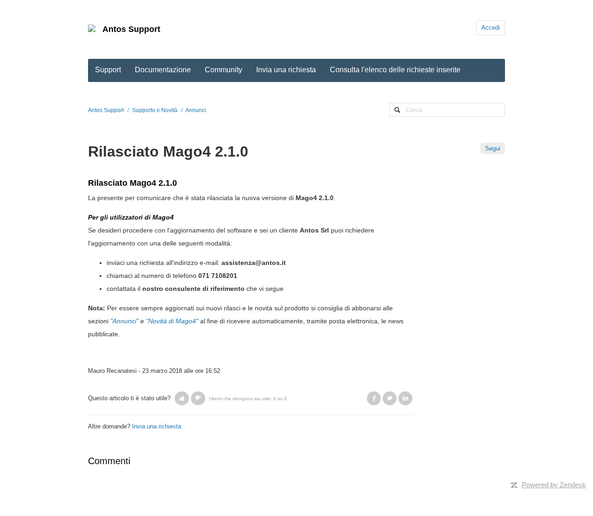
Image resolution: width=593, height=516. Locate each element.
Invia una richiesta (286, 70)
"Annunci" (124, 321)
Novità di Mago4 (172, 321)
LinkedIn (405, 398)
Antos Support (131, 29)
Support (108, 70)
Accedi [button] (490, 27)
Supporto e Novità (154, 110)
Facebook (374, 398)
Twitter (390, 398)
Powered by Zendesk (554, 485)
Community (223, 70)
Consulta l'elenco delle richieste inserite (395, 70)
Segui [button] (492, 148)
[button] (182, 398)
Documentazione (163, 70)
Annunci (195, 110)
